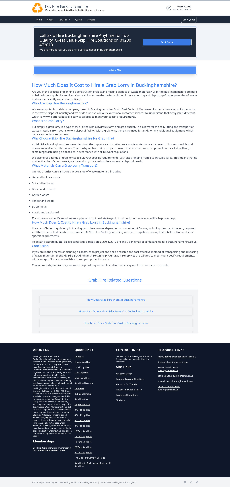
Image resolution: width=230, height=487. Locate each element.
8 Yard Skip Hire (82, 425)
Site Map (120, 400)
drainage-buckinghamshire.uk (173, 362)
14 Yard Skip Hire (83, 441)
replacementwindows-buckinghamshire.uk (169, 388)
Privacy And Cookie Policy (129, 389)
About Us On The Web (127, 384)
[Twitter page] (196, 482)
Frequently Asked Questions (130, 379)
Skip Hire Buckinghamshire (66, 6)
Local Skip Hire (82, 367)
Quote (78, 19)
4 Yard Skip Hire (82, 415)
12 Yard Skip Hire (83, 436)
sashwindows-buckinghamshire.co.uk (177, 356)
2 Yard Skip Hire (82, 409)
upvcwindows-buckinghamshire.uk (175, 381)
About (50, 19)
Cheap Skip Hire (83, 362)
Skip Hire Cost (82, 399)
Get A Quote (188, 19)
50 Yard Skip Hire (83, 452)
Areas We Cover (124, 373)
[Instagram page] (191, 482)
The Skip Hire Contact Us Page (90, 457)
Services (63, 19)
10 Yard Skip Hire (83, 431)
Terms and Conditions (127, 395)
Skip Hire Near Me (84, 383)
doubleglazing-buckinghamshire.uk (175, 375)
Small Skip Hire (82, 377)
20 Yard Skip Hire (83, 447)
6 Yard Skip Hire (82, 420)
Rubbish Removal (83, 393)
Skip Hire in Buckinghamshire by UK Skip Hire (93, 465)
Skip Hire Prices (82, 404)
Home (39, 19)
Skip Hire (79, 356)
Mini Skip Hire (82, 372)
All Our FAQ (115, 70)
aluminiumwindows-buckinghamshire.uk (168, 369)
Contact (91, 19)
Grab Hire (79, 388)
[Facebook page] (185, 482)
